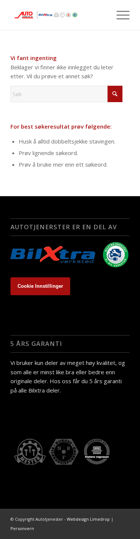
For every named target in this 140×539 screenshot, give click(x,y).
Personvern (22, 528)
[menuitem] (119, 15)
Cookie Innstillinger (40, 286)
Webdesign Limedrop (88, 519)
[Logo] (58, 15)
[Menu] (119, 15)
